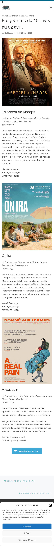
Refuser (27, 533)
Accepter (27, 526)
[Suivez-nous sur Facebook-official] (2, 2)
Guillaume (9, 33)
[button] (50, 505)
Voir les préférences (27, 540)
